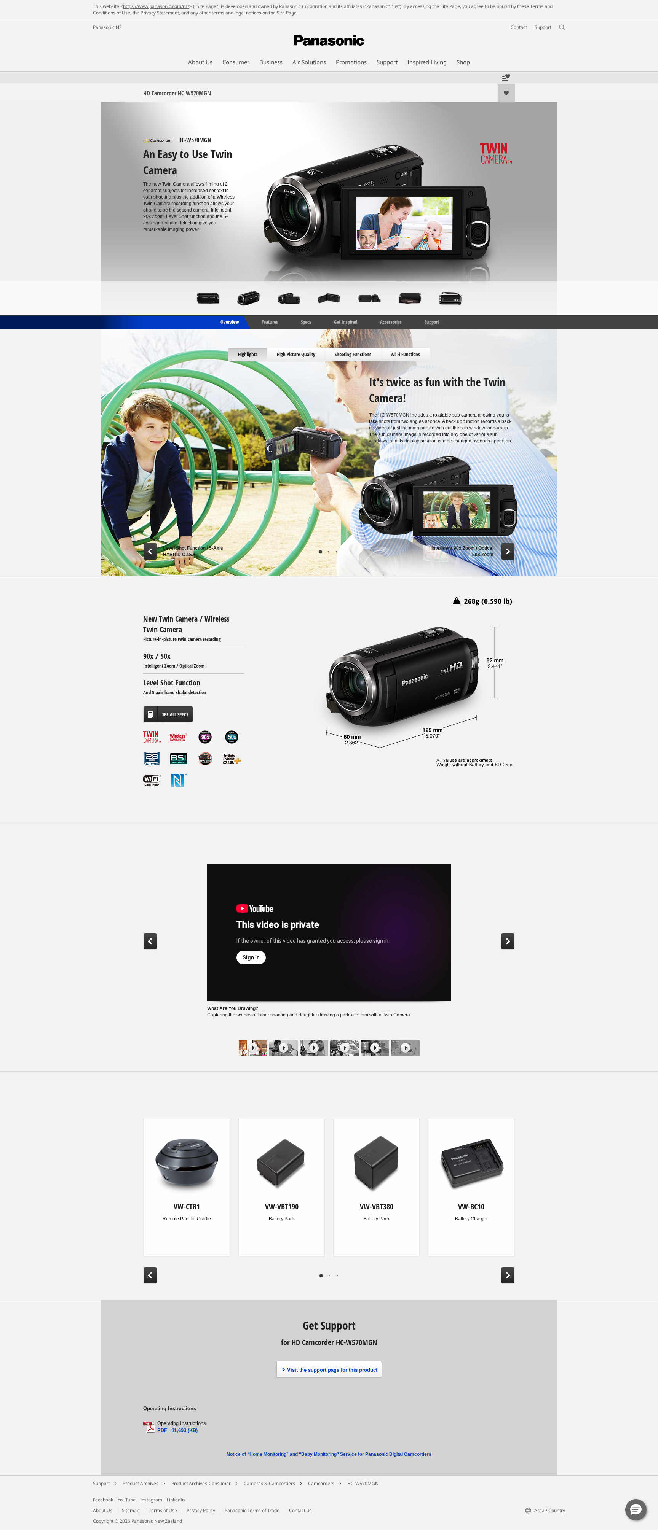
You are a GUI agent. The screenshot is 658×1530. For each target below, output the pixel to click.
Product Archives (140, 1483)
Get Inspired (345, 321)
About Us (102, 1510)
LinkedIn (176, 1500)
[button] (636, 1509)
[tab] (247, 354)
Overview (229, 321)
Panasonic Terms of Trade (252, 1510)
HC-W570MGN (363, 1483)
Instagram (151, 1500)
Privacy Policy (201, 1510)
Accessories (391, 321)
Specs (306, 321)
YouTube (127, 1500)
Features (270, 321)
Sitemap (130, 1510)
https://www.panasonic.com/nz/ (156, 6)
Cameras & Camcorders (269, 1483)
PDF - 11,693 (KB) (177, 1430)
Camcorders (321, 1483)
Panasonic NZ (107, 27)
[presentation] (247, 354)
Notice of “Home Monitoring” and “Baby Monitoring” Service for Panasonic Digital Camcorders (329, 1454)
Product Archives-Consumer (201, 1483)
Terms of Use (163, 1510)
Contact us (300, 1510)
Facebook (103, 1500)
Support (432, 321)
